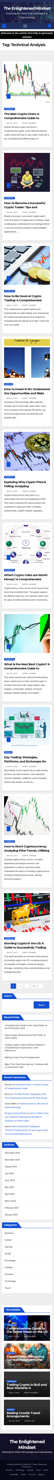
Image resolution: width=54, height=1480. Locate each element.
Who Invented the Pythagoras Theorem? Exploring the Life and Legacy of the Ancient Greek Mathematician (26, 1130)
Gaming (8, 1247)
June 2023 (10, 1180)
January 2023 (11, 1215)
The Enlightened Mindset (27, 8)
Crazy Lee (30, 1365)
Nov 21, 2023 (14, 1365)
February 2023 (12, 1208)
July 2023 (9, 1173)
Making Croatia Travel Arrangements (22, 1057)
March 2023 (10, 1201)
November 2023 (12, 1160)
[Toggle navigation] (25, 26)
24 (34, 986)
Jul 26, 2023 (14, 1421)
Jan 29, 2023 (11, 212)
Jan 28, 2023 (11, 766)
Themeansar (26, 1467)
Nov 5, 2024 (14, 1336)
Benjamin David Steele (15, 1113)
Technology (9, 109)
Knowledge (10, 1260)
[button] (45, 26)
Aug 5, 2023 (14, 1393)
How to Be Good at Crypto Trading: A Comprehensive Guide (23, 300)
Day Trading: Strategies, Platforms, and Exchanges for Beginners (25, 761)
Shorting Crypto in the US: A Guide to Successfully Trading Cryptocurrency (25, 947)
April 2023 (10, 1194)
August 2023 (11, 1167)
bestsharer (29, 1336)
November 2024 (12, 1153)
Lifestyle (8, 384)
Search (8, 996)
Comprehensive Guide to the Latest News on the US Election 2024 (27, 1332)
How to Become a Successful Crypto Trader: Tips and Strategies (24, 207)
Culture (8, 1240)
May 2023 (9, 1187)
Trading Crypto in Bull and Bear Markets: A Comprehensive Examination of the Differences (25, 1048)
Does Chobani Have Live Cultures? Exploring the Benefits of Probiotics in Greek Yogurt (27, 1117)
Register (41, 1474)
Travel (8, 1288)
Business (8, 752)
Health (8, 1254)
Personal (9, 1274)
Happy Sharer (29, 123)
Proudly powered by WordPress (19, 1464)
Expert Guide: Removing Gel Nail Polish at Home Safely (25, 1360)
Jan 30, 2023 (11, 123)
